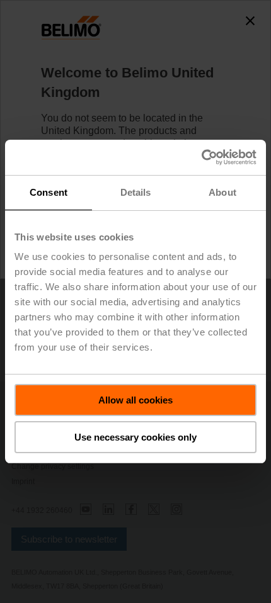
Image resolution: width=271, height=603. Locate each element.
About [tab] (222, 192)
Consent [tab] (48, 192)
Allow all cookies (135, 400)
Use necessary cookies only (135, 437)
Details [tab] (135, 192)
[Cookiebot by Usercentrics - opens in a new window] (201, 157)
